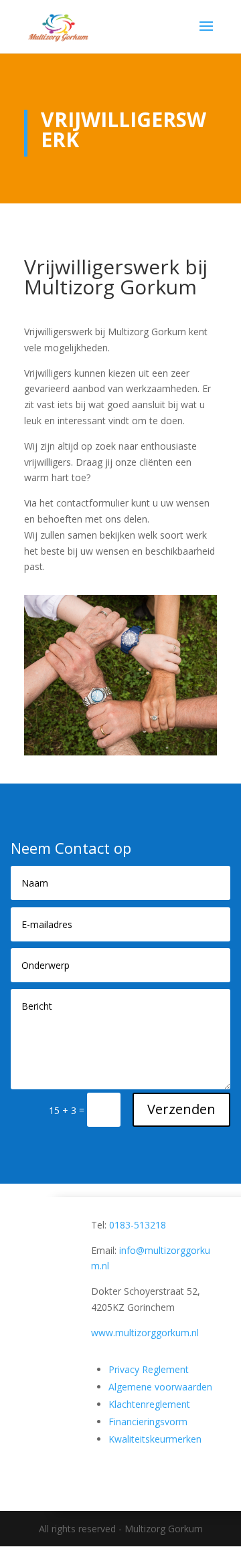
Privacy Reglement (148, 1369)
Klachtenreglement (149, 1404)
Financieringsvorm (147, 1421)
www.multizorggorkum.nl (145, 1332)
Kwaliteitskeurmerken (155, 1439)
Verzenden (181, 1109)
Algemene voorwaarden (160, 1386)
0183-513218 (137, 1224)
